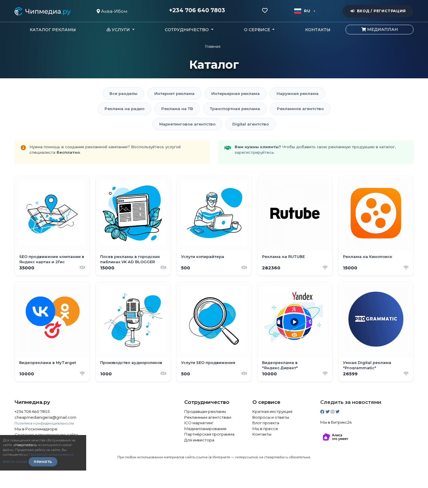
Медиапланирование (205, 428)
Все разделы (123, 93)
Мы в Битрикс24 (336, 422)
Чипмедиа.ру (32, 402)
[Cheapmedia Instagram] (333, 411)
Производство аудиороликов (131, 362)
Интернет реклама (174, 93)
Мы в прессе (265, 428)
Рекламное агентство (300, 108)
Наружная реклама (298, 93)
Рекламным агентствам (207, 417)
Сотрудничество (206, 402)
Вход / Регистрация (381, 11)
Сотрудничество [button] (187, 29)
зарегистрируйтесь (254, 152)
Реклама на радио (124, 108)
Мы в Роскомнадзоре (36, 429)
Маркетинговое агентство (187, 124)
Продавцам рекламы (205, 411)
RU (307, 11)
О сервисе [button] (257, 29)
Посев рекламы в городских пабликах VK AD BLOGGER (130, 259)
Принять (43, 462)
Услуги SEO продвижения (208, 362)
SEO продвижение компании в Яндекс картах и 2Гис (51, 259)
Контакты (317, 29)
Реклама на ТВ (177, 108)
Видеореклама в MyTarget (47, 362)
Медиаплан (382, 29)
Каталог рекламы (53, 29)
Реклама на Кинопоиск (367, 256)
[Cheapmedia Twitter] (328, 411)
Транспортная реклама (235, 108)
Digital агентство (250, 124)
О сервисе (266, 402)
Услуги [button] (121, 29)
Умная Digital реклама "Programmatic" (367, 365)
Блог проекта (265, 422)
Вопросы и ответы (270, 417)
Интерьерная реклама (235, 93)
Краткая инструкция (272, 411)
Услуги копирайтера (202, 256)
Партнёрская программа (209, 434)
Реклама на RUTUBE (283, 256)
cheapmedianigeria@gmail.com (45, 417)
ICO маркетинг (198, 422)
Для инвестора (199, 440)
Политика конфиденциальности (44, 423)
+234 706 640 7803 (197, 10)
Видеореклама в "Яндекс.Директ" (280, 365)
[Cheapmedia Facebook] (323, 411)
